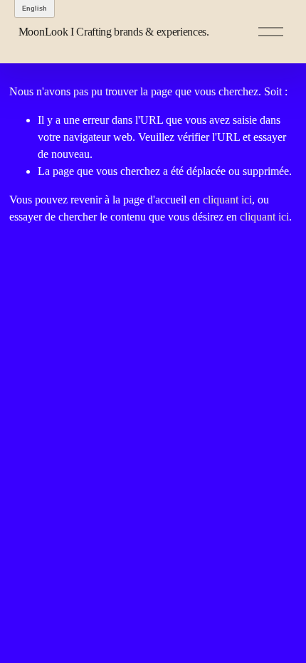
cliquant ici (227, 199)
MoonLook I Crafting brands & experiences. (114, 32)
